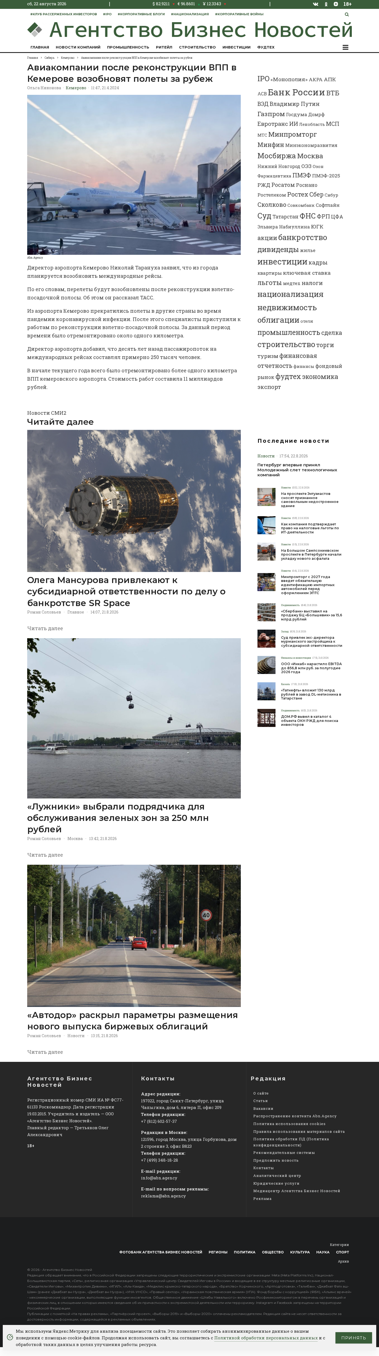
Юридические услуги (276, 1183)
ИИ (293, 124)
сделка (331, 333)
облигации (278, 320)
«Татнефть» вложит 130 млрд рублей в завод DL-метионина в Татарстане (311, 694)
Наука (323, 1252)
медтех (291, 283)
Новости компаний (78, 47)
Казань (285, 684)
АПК (330, 79)
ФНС (308, 215)
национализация (290, 294)
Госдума (296, 114)
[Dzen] (336, 3)
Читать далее (45, 628)
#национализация (190, 14)
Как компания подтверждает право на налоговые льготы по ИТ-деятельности (310, 528)
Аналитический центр (277, 1175)
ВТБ (332, 92)
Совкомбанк (301, 205)
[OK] (326, 4)
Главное (75, 612)
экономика (320, 376)
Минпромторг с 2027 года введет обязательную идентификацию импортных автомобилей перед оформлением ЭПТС (308, 585)
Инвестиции (237, 47)
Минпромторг (292, 134)
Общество (273, 1252)
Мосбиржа (276, 155)
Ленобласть (312, 124)
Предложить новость (276, 1160)
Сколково (271, 204)
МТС (262, 135)
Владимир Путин (295, 103)
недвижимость (287, 307)
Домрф (316, 114)
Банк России (296, 92)
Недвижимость (290, 605)
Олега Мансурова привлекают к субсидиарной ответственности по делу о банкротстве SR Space (126, 591)
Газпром (271, 114)
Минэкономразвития (311, 145)
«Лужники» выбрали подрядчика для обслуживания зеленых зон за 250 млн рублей (118, 818)
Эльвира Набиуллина (283, 227)
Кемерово (76, 87)
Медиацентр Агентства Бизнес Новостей (296, 1190)
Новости (76, 1035)
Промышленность (128, 47)
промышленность (288, 332)
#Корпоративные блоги (141, 14)
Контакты (263, 1167)
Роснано (306, 185)
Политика (245, 1252)
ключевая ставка (307, 272)
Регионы (218, 1252)
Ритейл (164, 47)
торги (325, 345)
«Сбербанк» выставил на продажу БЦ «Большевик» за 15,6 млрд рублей (311, 615)
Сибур (331, 195)
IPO (263, 78)
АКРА (316, 79)
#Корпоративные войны (239, 14)
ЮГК (317, 226)
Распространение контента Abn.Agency (295, 1115)
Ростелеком (271, 195)
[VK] (316, 3)
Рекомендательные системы (284, 1152)
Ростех (297, 194)
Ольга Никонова (44, 87)
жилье (307, 250)
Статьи (260, 1100)
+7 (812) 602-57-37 (159, 1121)
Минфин (270, 145)
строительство (286, 344)
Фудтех (265, 47)
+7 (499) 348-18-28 (159, 1160)
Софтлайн (328, 205)
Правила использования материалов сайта (299, 1131)
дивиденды (278, 249)
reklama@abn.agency (163, 1196)
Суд (264, 215)
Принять (353, 1337)
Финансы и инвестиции (296, 657)
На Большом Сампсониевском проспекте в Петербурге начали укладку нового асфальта (311, 555)
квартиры (269, 273)
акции (267, 238)
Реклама (262, 1198)
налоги (312, 283)
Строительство (197, 47)
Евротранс (272, 123)
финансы (304, 366)
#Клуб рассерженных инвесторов (63, 14)
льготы (269, 282)
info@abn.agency (159, 1178)
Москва (75, 838)
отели (306, 321)
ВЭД (263, 103)
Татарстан (285, 216)
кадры (318, 262)
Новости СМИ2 (46, 412)
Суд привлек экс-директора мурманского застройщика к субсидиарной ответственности (311, 642)
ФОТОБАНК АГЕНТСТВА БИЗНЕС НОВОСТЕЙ (160, 1252)
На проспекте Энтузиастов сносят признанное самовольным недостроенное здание (309, 500)
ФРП (323, 216)
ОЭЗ (306, 165)
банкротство (302, 237)
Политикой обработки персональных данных (266, 1337)
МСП (332, 123)
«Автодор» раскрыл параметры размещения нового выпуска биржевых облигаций (132, 1021)
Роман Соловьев (44, 612)
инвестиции (282, 261)
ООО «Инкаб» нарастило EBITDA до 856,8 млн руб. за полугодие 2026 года (311, 668)
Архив (343, 1261)
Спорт (342, 1252)
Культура (300, 1252)
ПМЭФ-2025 (326, 175)
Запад (285, 631)
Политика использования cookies (289, 1123)
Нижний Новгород (278, 166)
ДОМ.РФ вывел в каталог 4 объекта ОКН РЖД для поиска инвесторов (309, 721)
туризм (267, 355)
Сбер (316, 194)
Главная (40, 47)
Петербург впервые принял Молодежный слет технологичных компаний (297, 469)
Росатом (283, 184)
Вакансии (263, 1108)
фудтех (288, 376)
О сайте (261, 1093)
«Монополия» (289, 79)
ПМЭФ (301, 175)
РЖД (263, 184)
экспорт (269, 387)
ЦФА (337, 216)
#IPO (107, 14)
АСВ (262, 93)
